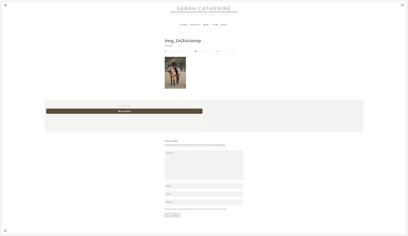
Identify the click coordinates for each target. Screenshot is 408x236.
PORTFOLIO (195, 25)
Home (184, 25)
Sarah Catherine (204, 8)
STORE (215, 25)
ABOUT (224, 25)
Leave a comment (227, 51)
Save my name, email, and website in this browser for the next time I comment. (196, 209)
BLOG (206, 25)
